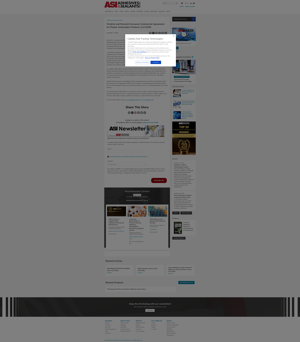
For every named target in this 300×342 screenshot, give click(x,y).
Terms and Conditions (139, 52)
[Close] (173, 36)
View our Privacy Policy (152, 58)
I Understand (156, 62)
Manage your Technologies (142, 62)
